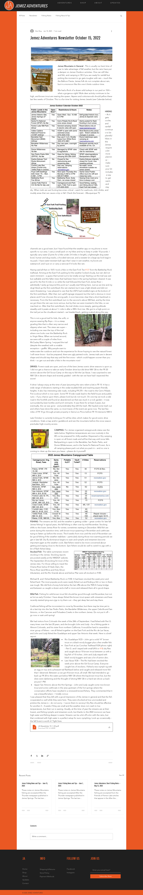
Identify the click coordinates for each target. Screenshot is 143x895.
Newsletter (33, 16)
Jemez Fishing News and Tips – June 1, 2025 (70, 784)
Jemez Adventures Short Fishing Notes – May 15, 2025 (107, 784)
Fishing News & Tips (63, 16)
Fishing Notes (46, 16)
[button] (67, 3)
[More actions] (111, 31)
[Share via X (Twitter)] (37, 756)
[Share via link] (48, 756)
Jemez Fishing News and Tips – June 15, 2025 (35, 784)
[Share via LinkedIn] (42, 756)
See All (121, 775)
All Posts (22, 16)
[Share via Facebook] (31, 756)
